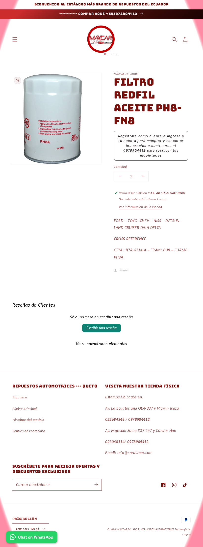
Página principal (24, 409)
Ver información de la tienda (140, 207)
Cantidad (120, 166)
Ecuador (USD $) (27, 529)
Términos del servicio (28, 420)
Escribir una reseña (101, 327)
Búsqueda (19, 397)
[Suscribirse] (96, 484)
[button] (14, 39)
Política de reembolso (28, 431)
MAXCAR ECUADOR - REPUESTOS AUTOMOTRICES (146, 529)
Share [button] (124, 270)
